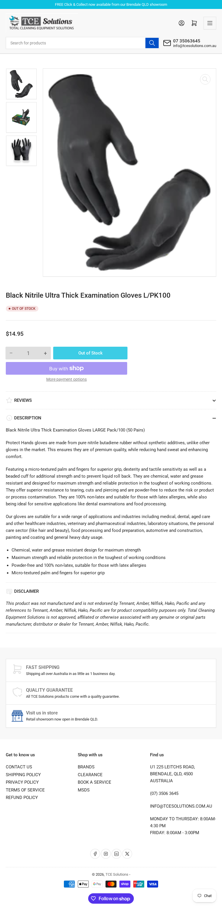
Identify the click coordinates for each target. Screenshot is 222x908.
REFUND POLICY (22, 797)
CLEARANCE (90, 774)
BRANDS (86, 767)
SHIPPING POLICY (23, 774)
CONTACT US (19, 767)
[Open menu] (210, 23)
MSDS (84, 790)
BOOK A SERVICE (94, 782)
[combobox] (83, 43)
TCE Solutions (117, 874)
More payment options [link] (66, 379)
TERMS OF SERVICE (25, 790)
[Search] (152, 43)
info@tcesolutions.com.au (194, 46)
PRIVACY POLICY (22, 782)
